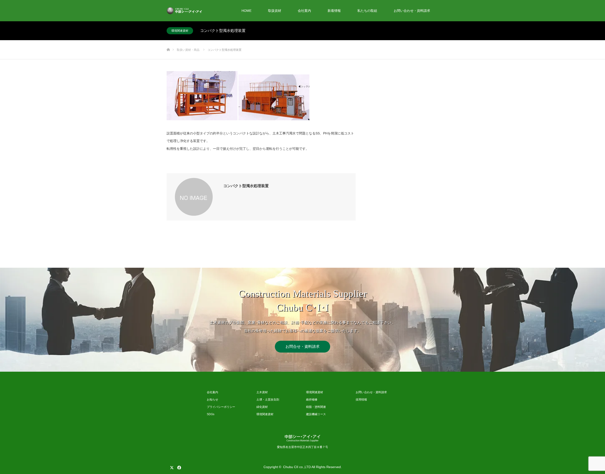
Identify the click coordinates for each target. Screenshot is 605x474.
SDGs (210, 414)
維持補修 (311, 399)
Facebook (178, 466)
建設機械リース (316, 414)
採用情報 (361, 399)
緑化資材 (262, 407)
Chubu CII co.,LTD (297, 467)
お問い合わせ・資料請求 (412, 11)
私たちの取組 (367, 11)
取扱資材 (274, 11)
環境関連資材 (179, 30)
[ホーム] (168, 42)
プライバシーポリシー (221, 407)
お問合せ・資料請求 (302, 347)
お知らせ (212, 399)
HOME (246, 11)
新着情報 (334, 11)
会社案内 (304, 11)
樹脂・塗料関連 (316, 407)
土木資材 (262, 392)
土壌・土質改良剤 (267, 399)
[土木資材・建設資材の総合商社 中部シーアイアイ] (202, 10)
